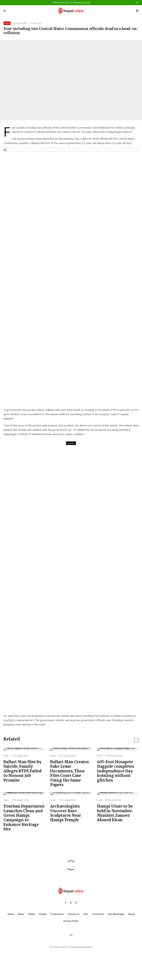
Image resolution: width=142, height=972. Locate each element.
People (43, 914)
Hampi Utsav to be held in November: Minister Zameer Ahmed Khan (115, 813)
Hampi (31, 914)
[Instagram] (76, 902)
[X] (71, 902)
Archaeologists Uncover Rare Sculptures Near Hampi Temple (65, 813)
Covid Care (98, 914)
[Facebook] (65, 902)
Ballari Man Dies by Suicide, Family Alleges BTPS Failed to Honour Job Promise (80, 577)
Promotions (57, 914)
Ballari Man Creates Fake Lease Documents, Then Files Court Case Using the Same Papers (69, 773)
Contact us (73, 914)
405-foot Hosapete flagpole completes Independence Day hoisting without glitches (115, 771)
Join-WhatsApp (116, 914)
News (7, 23)
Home (10, 914)
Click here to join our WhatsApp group (71, 2)
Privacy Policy (71, 921)
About (131, 914)
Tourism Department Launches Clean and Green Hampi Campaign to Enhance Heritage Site (24, 817)
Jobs (85, 914)
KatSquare (87, 946)
